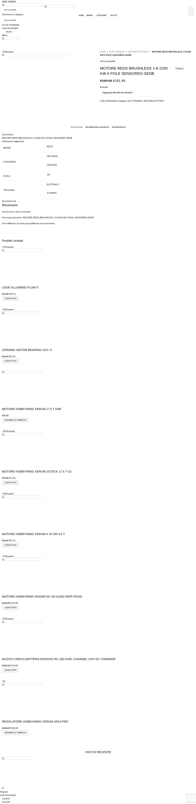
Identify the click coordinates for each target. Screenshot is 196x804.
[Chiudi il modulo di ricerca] (3, 3)
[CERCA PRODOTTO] (191, 11)
